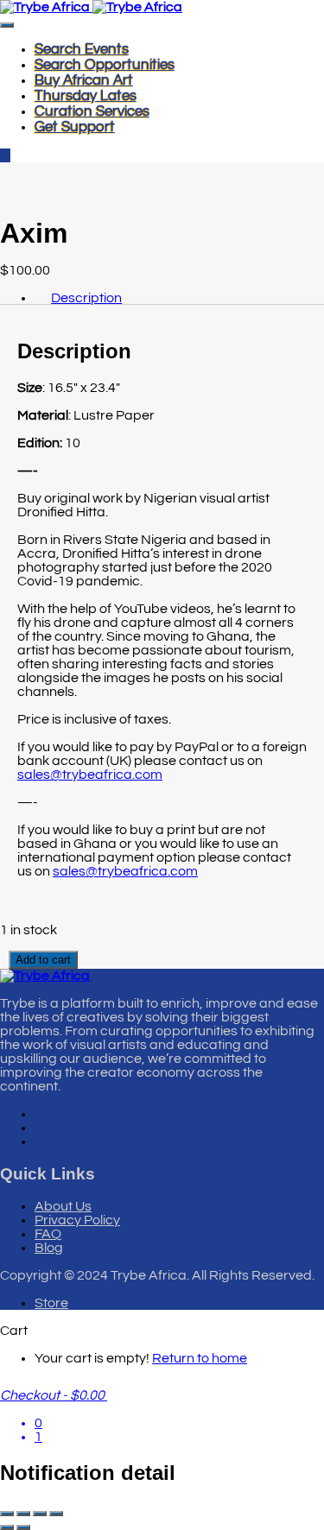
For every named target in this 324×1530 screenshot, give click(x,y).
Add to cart (43, 959)
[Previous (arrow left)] (7, 1527)
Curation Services (92, 111)
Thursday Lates (86, 96)
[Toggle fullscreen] (23, 1513)
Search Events (82, 49)
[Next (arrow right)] (23, 1527)
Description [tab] (86, 298)
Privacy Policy (77, 1220)
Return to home (199, 1358)
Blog (49, 1248)
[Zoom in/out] (7, 1513)
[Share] (40, 1513)
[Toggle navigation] (7, 25)
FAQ (48, 1234)
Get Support (75, 127)
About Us (63, 1206)
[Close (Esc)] (56, 1513)
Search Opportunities (105, 65)
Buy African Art (84, 80)
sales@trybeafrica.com (89, 774)
